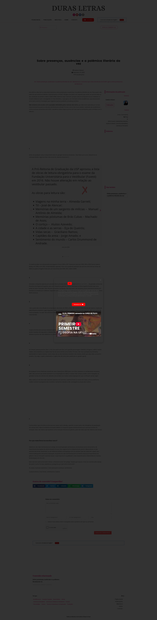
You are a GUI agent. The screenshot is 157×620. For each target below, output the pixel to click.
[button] (100, 280)
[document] (78, 310)
